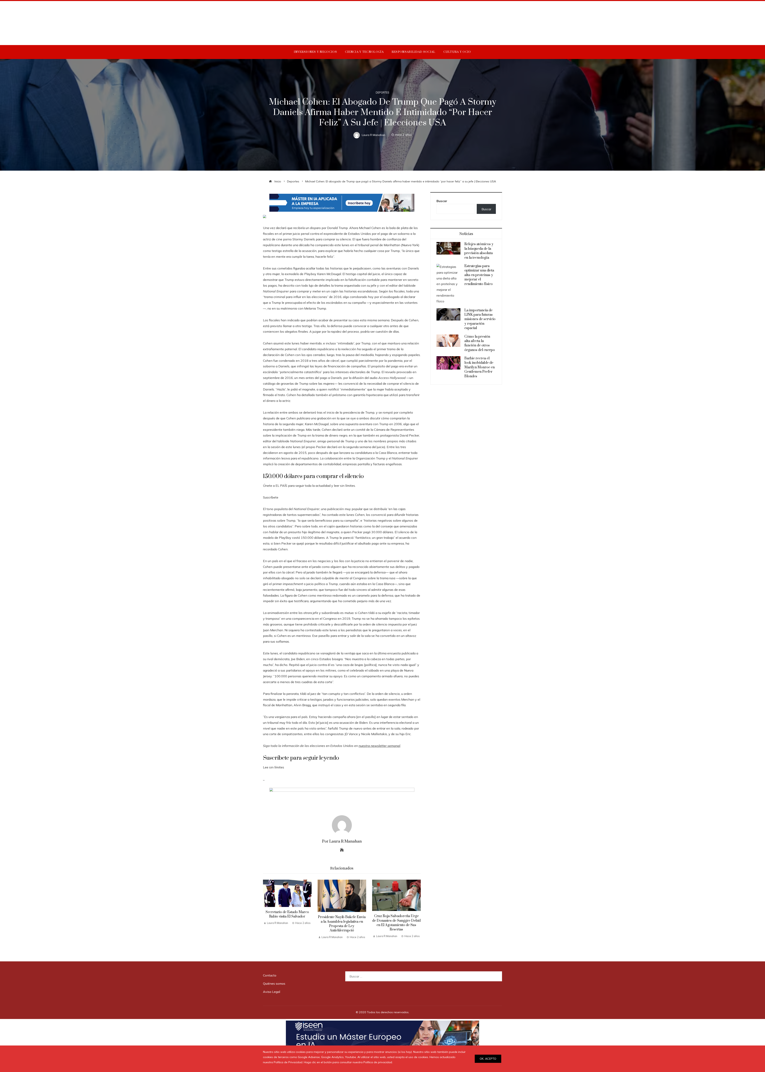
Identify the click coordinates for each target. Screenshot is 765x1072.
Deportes (382, 92)
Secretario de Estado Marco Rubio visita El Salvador (287, 914)
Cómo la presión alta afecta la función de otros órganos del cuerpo (479, 343)
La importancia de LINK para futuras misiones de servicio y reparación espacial (479, 319)
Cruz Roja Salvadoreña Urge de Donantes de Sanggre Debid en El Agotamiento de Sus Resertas (396, 923)
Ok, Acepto (488, 1058)
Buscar (441, 201)
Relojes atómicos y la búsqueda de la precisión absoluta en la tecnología (478, 251)
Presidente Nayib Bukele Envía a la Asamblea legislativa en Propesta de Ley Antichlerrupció (342, 924)
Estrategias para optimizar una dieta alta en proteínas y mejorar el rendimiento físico (479, 275)
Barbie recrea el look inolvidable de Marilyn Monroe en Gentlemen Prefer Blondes (479, 367)
